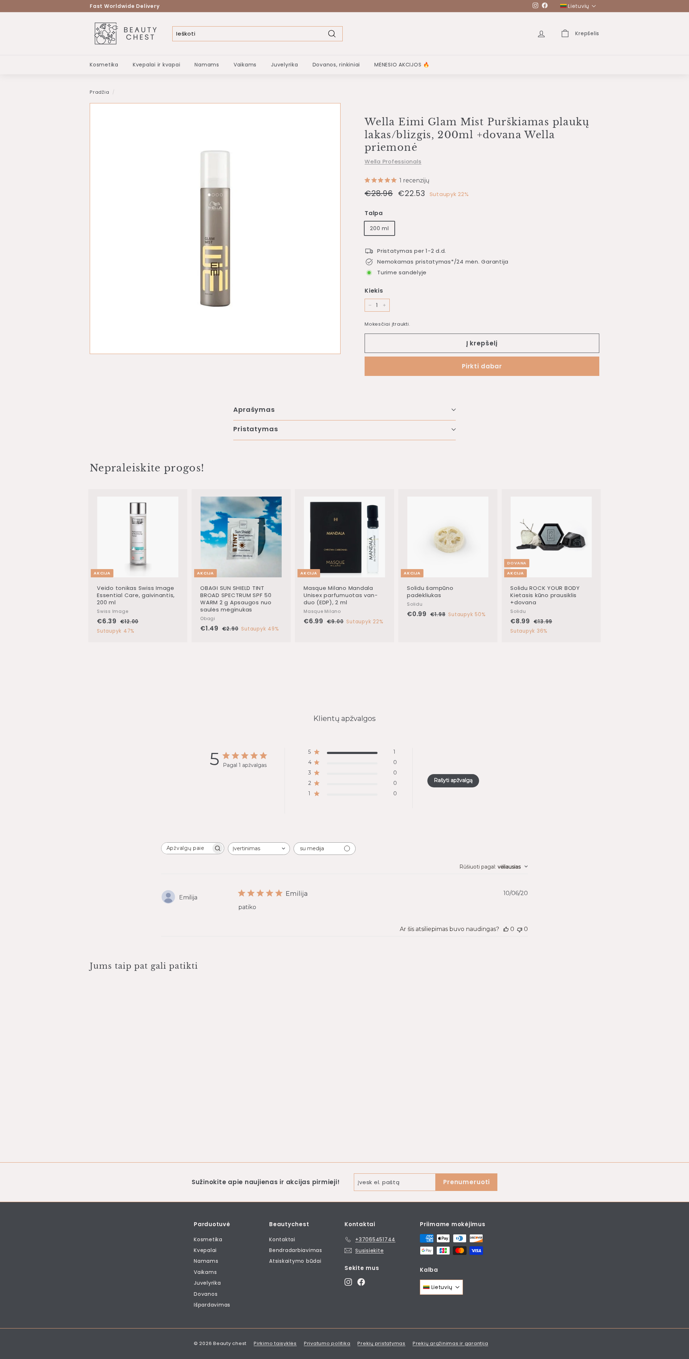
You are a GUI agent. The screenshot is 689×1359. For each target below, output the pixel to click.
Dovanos (205, 1294)
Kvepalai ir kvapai (157, 64)
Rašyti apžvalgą (453, 780)
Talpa (374, 213)
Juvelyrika (284, 64)
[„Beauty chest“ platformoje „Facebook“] (361, 1282)
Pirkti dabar (482, 366)
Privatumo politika (327, 1343)
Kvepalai (205, 1250)
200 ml (379, 228)
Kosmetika (104, 64)
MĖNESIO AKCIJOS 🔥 (402, 64)
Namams (206, 64)
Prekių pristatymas (381, 1343)
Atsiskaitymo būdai (295, 1261)
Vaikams (245, 64)
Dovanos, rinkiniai (336, 64)
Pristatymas (255, 428)
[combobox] (259, 848)
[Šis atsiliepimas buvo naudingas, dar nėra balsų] (505, 929)
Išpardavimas (212, 1304)
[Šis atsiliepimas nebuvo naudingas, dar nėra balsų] (519, 929)
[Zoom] (215, 228)
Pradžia (99, 92)
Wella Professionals (393, 161)
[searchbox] (186, 848)
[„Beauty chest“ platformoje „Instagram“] (348, 1282)
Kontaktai (282, 1239)
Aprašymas (254, 409)
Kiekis (374, 291)
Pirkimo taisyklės (275, 1343)
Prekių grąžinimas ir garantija (450, 1343)
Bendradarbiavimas (295, 1250)
